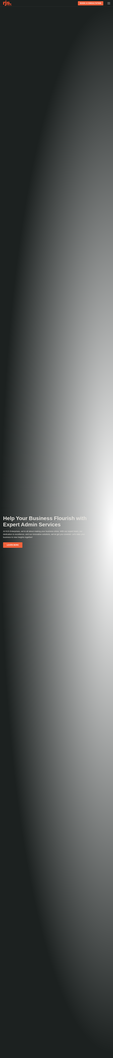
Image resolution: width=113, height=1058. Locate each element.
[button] (108, 3)
